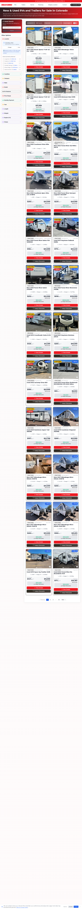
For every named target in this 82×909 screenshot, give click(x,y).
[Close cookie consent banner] (79, 906)
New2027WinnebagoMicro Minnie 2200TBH (63, 525)
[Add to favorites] (50, 44)
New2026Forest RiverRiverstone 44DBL (65, 288)
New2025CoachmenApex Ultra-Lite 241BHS (38, 193)
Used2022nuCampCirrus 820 (37, 382)
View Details (39, 67)
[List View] (76, 23)
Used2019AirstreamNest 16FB (64, 97)
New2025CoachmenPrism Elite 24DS (38, 145)
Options (65, 906)
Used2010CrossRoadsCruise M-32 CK (39, 336)
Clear (19, 47)
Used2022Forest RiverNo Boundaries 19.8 (63, 572)
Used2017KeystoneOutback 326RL (64, 241)
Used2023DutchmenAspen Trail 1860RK (38, 430)
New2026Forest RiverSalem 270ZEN (37, 288)
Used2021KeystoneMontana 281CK (64, 336)
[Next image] (50, 36)
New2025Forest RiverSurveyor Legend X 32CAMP (65, 193)
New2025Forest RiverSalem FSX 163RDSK (38, 241)
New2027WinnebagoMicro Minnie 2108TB (36, 478)
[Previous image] (27, 36)
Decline (70, 906)
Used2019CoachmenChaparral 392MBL (65, 430)
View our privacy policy (22, 907)
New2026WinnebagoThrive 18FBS (64, 50)
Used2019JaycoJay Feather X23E (38, 572)
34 (59, 599)
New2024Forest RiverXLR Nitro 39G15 (65, 146)
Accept (76, 906)
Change (9, 47)
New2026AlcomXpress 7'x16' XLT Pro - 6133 (38, 97)
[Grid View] (74, 23)
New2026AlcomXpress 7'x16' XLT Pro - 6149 (38, 50)
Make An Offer (38, 59)
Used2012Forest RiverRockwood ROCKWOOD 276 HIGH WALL (65, 383)
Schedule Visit (76, 4)
